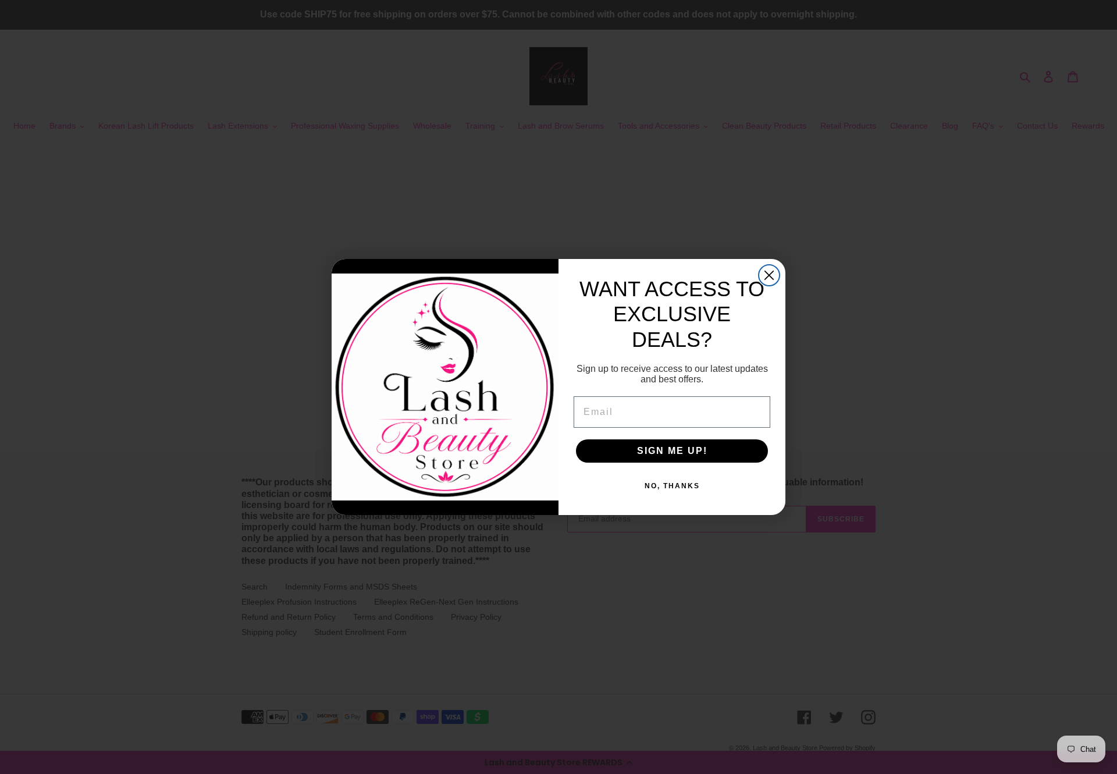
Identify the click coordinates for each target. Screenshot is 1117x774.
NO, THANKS (672, 486)
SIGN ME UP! (672, 451)
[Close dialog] (769, 275)
